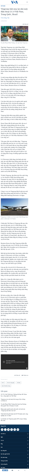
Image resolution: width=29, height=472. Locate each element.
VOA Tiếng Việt (5, 18)
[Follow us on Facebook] (2, 429)
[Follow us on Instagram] (11, 429)
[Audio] (19, 470)
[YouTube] (12, 470)
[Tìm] (25, 470)
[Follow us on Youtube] (8, 429)
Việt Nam (3, 6)
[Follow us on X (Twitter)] (5, 429)
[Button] (25, 24)
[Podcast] (14, 429)
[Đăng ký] (18, 429)
